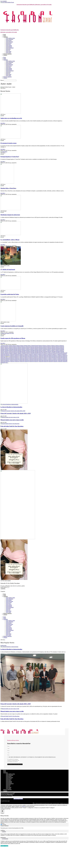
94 (15, 352)
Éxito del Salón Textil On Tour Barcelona (12, 426)
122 (12, 355)
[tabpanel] (34, 828)
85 (41, 351)
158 (50, 357)
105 (65, 352)
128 (41, 355)
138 (22, 356)
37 (28, 348)
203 (65, 361)
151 (17, 357)
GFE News (8, 44)
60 (62, 349)
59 (58, 349)
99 (36, 352)
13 (53, 345)
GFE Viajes (8, 52)
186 (50, 360)
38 (32, 348)
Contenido (5, 36)
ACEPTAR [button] (7, 808)
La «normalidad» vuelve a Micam (10, 239)
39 (36, 348)
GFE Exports (9, 43)
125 (26, 355)
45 (62, 348)
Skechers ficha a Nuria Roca (8, 188)
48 (11, 349)
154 (31, 357)
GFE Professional (9, 47)
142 (41, 356)
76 (3, 351)
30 (62, 346)
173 (55, 358)
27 (49, 346)
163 (7, 358)
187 (55, 360)
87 (49, 351)
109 (17, 354)
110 (22, 354)
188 (60, 360)
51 (24, 349)
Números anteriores (7, 53)
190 (3, 361)
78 (11, 351)
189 (65, 360)
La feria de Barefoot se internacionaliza (11, 407)
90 (62, 351)
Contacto (5, 55)
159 (55, 357)
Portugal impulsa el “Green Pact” (10, 156)
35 (19, 348)
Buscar (2, 80)
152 (22, 357)
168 (31, 358)
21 (24, 346)
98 (32, 352)
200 (50, 361)
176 (3, 360)
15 (62, 345)
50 (19, 349)
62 (7, 350)
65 (19, 350)
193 (17, 361)
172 (50, 358)
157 (46, 357)
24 (36, 346)
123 (17, 355)
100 (41, 352)
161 (65, 357)
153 (26, 357)
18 (11, 346)
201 (55, 361)
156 (41, 357)
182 (31, 360)
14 (58, 345)
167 (26, 358)
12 (49, 345)
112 (31, 354)
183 (36, 360)
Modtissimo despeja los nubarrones (10, 214)
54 (36, 349)
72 (49, 350)
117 (55, 354)
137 (17, 356)
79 (15, 351)
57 (49, 349)
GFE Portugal (9, 46)
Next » (6, 362)
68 (32, 350)
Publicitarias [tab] (3, 837)
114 (40, 354)
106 (3, 354)
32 (7, 348)
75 (62, 350)
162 (3, 358)
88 (53, 351)
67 (28, 350)
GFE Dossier (9, 40)
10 (41, 345)
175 (65, 358)
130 (50, 355)
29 (58, 346)
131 (55, 355)
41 (45, 348)
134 (3, 356)
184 (41, 360)
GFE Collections (9, 39)
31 (3, 348)
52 (28, 349)
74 (58, 350)
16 (3, 346)
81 (24, 351)
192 (12, 361)
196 (31, 361)
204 (3, 362)
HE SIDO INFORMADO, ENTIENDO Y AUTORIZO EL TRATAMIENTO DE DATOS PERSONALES (32, 757)
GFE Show (8, 49)
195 (26, 361)
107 (7, 354)
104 (60, 352)
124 (22, 355)
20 (19, 346)
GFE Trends (8, 51)
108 (12, 354)
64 (15, 350)
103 (55, 352)
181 (26, 360)
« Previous (3, 345)
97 (28, 352)
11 (45, 345)
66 (24, 350)
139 (26, 356)
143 (46, 356)
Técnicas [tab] (2, 823)
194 (22, 361)
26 (45, 346)
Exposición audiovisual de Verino (10, 294)
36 (24, 348)
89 (58, 351)
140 (31, 356)
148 (3, 357)
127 (36, 355)
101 (46, 352)
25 (41, 346)
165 (17, 358)
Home (4, 34)
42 (49, 348)
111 (26, 354)
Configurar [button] (3, 808)
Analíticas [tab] (3, 830)
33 (11, 348)
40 (41, 348)
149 (7, 357)
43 (53, 348)
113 (36, 354)
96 (24, 352)
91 (3, 352)
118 (59, 354)
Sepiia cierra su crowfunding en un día (11, 118)
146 (60, 356)
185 (46, 360)
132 (60, 355)
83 (32, 351)
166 (22, 358)
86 (45, 351)
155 (36, 357)
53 (32, 349)
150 (12, 357)
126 (31, 355)
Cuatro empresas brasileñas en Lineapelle (12, 326)
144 (50, 356)
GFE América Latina (10, 38)
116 (50, 354)
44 (58, 348)
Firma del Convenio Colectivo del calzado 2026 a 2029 (16, 413)
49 (15, 349)
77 (7, 351)
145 (55, 356)
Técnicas (4, 824)
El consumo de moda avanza (8, 143)
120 (3, 355)
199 (46, 361)
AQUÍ (23, 806)
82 (28, 351)
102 (50, 352)
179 (17, 360)
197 (36, 361)
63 (11, 350)
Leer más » (3, 123)
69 (36, 350)
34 (15, 348)
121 (7, 355)
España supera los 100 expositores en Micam (13, 338)
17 (7, 346)
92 (7, 352)
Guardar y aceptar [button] (4, 845)
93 (11, 352)
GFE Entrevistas (9, 41)
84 (36, 351)
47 (7, 349)
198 (41, 361)
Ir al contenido (4, 1)
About (4, 35)
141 (36, 356)
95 (19, 352)
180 (22, 360)
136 (12, 356)
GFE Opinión (9, 45)
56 (45, 349)
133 (65, 355)
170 (41, 358)
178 (12, 360)
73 (53, 350)
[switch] (1, 831)
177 (7, 360)
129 (46, 355)
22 (28, 346)
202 (60, 361)
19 (15, 346)
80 (19, 351)
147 (65, 356)
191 (7, 361)
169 (36, 358)
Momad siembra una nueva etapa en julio (12, 420)
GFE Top (8, 50)
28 (53, 346)
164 (12, 358)
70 (41, 350)
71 (45, 350)
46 (3, 349)
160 (60, 357)
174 (60, 358)
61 (3, 350)
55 (41, 349)
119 (64, 354)
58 (53, 349)
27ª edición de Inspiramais (8, 269)
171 (46, 358)
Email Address (4, 587)
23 (32, 346)
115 (45, 354)
